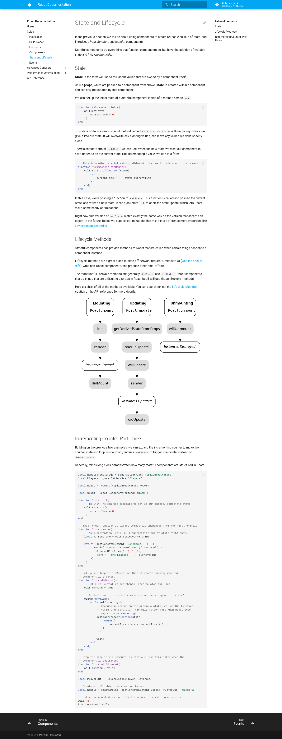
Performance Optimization (43, 72)
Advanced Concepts (39, 67)
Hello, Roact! (36, 42)
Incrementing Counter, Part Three (231, 38)
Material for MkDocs (50, 734)
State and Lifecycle (41, 57)
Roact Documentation (41, 21)
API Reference (36, 78)
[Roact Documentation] (29, 4)
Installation (36, 36)
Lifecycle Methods (226, 31)
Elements (35, 47)
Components (37, 52)
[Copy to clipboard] (203, 107)
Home (30, 26)
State (218, 26)
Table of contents (226, 21)
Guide (30, 31)
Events (33, 62)
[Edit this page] (204, 22)
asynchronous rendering (91, 226)
